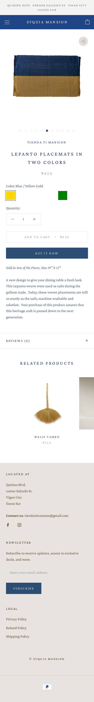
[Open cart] (87, 22)
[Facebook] (8, 525)
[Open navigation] (7, 22)
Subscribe (23, 588)
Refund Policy (16, 628)
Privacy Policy (16, 619)
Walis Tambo (47, 437)
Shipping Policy (17, 636)
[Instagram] (19, 525)
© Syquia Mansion (47, 659)
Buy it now (47, 253)
